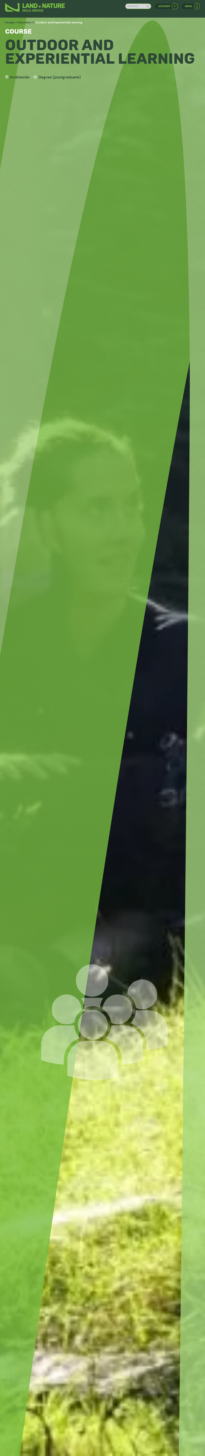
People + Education (18, 22)
